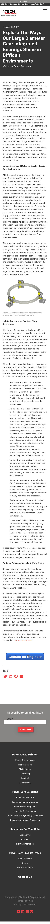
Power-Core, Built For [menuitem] (25, 754)
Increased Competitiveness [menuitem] (25, 802)
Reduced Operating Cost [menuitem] (25, 806)
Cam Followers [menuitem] (25, 859)
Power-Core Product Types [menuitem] (25, 852)
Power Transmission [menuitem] (25, 760)
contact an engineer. (23, 640)
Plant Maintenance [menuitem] (25, 844)
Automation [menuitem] (25, 783)
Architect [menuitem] (25, 839)
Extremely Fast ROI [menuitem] (25, 797)
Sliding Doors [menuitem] (25, 769)
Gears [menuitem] (25, 863)
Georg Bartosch (22, 66)
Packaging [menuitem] (25, 774)
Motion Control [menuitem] (25, 765)
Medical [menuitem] (25, 778)
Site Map (18, 904)
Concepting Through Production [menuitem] (25, 820)
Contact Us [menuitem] (25, 876)
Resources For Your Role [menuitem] (25, 829)
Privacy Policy (30, 904)
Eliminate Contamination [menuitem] (25, 811)
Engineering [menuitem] (25, 835)
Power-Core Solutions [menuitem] (25, 791)
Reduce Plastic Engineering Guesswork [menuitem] (25, 815)
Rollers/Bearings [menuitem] (25, 868)
